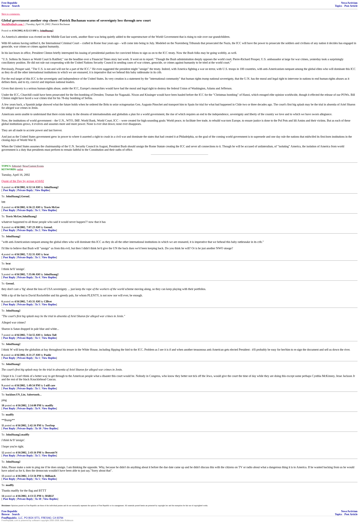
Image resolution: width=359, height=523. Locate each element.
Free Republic (9, 2)
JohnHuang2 (51, 187)
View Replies (42, 190)
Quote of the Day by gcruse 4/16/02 (22, 181)
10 (2, 405)
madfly (49, 405)
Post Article (351, 5)
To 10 (38, 428)
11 (2, 425)
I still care (49, 385)
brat (46, 254)
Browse (5, 5)
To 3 (37, 304)
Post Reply (9, 190)
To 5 (37, 455)
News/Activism (349, 2)
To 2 (37, 230)
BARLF (49, 496)
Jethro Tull (50, 335)
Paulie (47, 355)
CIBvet (48, 301)
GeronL (48, 227)
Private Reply (25, 190)
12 (2, 452)
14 (2, 496)
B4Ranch (50, 476)
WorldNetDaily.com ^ (12, 24)
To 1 (37, 210)
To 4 (37, 277)
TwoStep (50, 425)
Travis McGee (51, 207)
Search (16, 5)
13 (2, 476)
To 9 (37, 408)
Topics (338, 5)
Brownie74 (51, 452)
